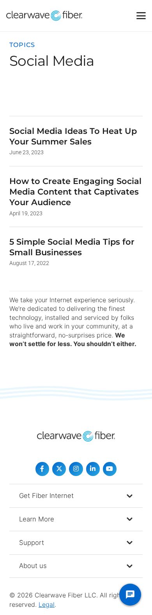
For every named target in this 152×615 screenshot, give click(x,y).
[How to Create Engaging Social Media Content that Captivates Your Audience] (76, 196)
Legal (47, 604)
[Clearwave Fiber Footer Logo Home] (76, 436)
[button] (141, 15)
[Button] (42, 469)
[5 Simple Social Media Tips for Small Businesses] (76, 252)
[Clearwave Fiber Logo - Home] (44, 16)
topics (22, 45)
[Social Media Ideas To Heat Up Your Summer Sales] (76, 141)
